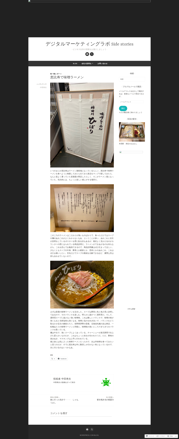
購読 (123, 108)
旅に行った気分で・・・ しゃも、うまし (65, 400)
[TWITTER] (92, 429)
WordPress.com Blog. (89, 435)
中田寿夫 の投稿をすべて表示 (64, 382)
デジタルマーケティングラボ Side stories (89, 44)
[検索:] (132, 79)
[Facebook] (87, 54)
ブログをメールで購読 (132, 87)
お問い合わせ (103, 63)
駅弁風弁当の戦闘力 (105, 398)
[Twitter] (92, 54)
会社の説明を (87, 63)
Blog (75, 63)
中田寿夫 (43, 87)
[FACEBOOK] (87, 429)
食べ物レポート (56, 74)
